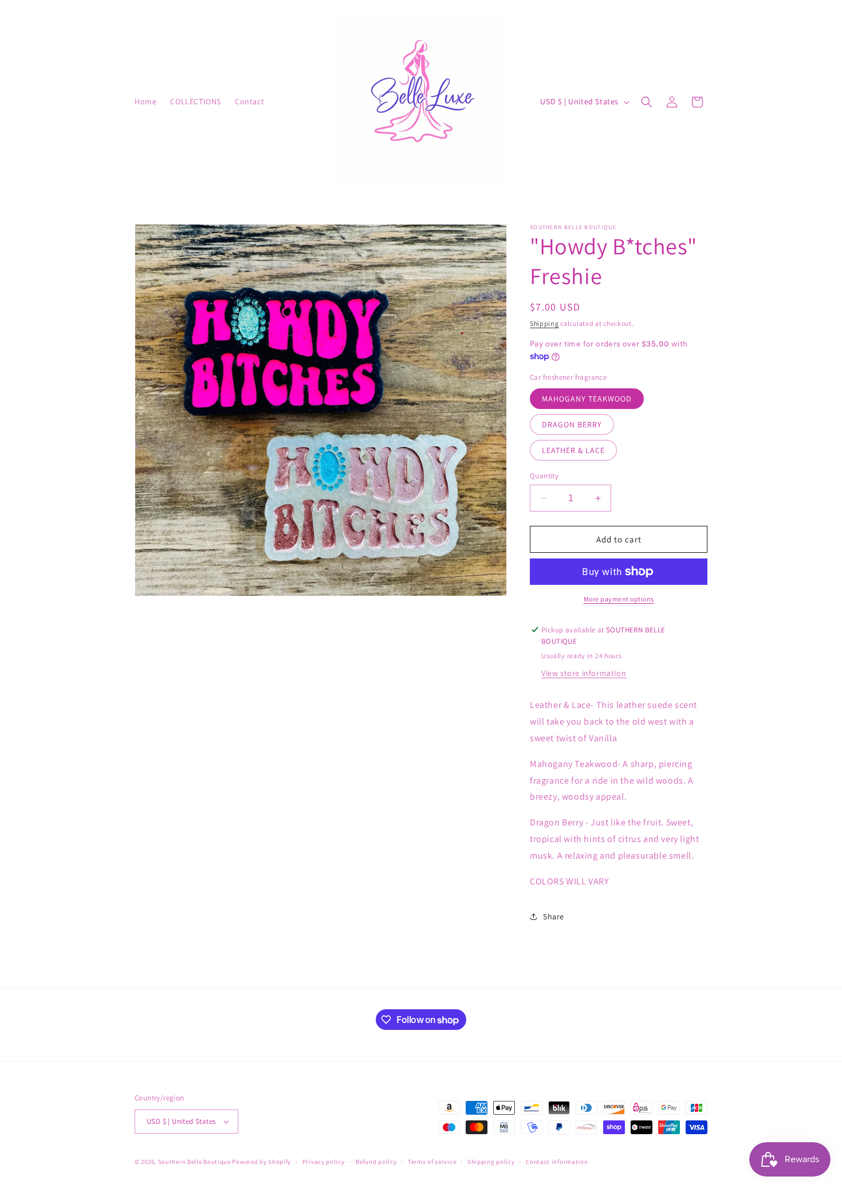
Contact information (557, 1162)
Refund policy (376, 1162)
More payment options (619, 599)
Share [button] (553, 916)
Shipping (544, 323)
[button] (646, 102)
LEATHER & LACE (573, 450)
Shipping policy (491, 1162)
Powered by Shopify (261, 1162)
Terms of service (432, 1162)
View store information (583, 673)
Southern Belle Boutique (194, 1162)
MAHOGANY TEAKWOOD (587, 399)
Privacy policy (323, 1162)
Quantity (544, 476)
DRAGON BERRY (572, 424)
